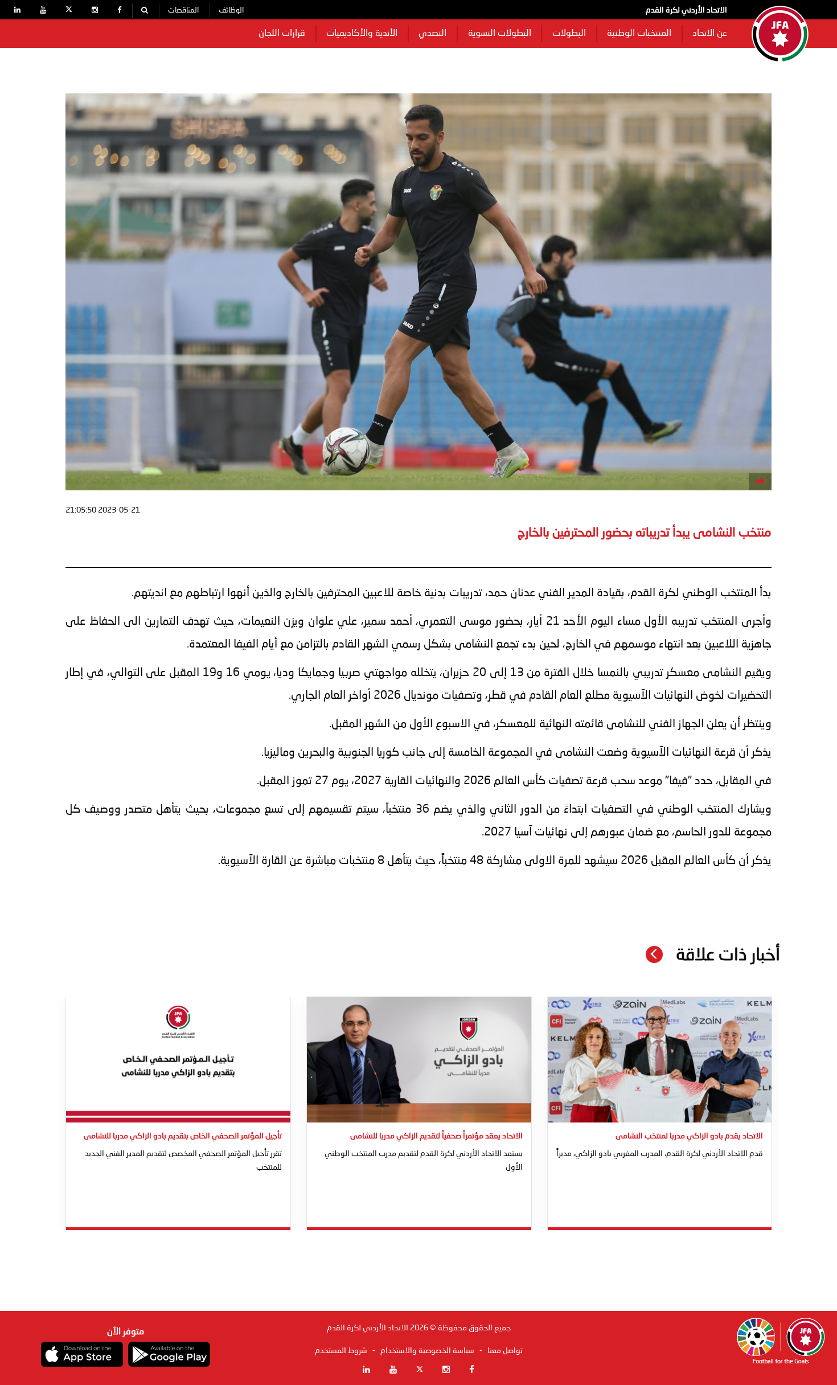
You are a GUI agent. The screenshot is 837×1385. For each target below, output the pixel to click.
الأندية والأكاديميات (361, 33)
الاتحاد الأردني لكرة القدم (686, 10)
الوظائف (231, 10)
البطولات (569, 33)
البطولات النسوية (499, 33)
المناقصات (183, 10)
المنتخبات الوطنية (639, 33)
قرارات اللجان (282, 33)
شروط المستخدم (341, 1351)
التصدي (432, 33)
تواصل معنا (505, 1351)
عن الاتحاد (709, 33)
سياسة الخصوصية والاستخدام (427, 1351)
